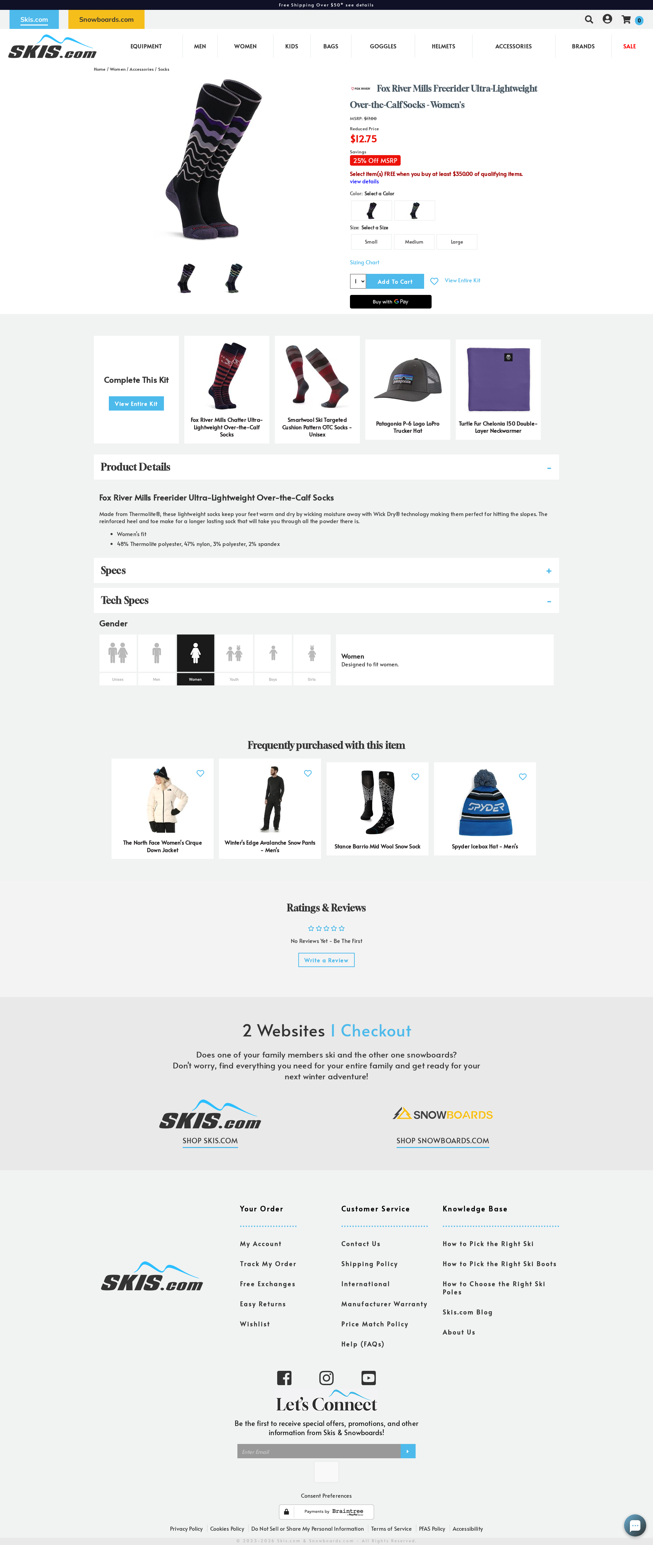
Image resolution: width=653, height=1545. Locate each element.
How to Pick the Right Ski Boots (500, 1264)
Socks (164, 69)
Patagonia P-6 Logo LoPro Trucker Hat (408, 427)
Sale (629, 46)
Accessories (514, 46)
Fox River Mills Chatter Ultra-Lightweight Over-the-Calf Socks (227, 427)
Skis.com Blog (468, 1312)
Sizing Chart (364, 262)
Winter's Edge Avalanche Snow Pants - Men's (270, 845)
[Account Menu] (607, 19)
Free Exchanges (268, 1284)
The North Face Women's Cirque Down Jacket (162, 845)
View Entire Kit (462, 280)
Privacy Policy (186, 1528)
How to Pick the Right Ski (488, 1244)
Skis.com (34, 19)
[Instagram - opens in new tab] (326, 1377)
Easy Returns (263, 1304)
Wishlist (255, 1324)
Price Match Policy (375, 1324)
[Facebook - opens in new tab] (284, 1377)
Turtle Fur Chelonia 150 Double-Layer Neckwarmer (498, 427)
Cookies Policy (227, 1528)
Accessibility (468, 1528)
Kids (291, 46)
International (365, 1284)
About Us (459, 1332)
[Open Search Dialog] (589, 19)
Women (245, 46)
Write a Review (326, 960)
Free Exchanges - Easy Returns (326, 5)
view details (364, 181)
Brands (583, 46)
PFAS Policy (432, 1528)
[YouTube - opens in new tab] (369, 1377)
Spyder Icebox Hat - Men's (485, 846)
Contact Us (361, 1244)
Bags (330, 46)
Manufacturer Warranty (384, 1304)
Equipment (146, 46)
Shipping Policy (369, 1264)
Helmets (443, 46)
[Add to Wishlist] (434, 281)
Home (100, 69)
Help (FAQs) (363, 1344)
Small (371, 241)
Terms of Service (391, 1528)
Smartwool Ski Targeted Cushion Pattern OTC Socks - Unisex (317, 427)
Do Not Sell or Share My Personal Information (307, 1528)
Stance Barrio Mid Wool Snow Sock (377, 846)
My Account (261, 1244)
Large (457, 241)
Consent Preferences (326, 1495)
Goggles (383, 46)
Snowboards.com (106, 19)
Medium (414, 241)
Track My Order (268, 1264)
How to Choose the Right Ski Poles (494, 1288)
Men (200, 46)
